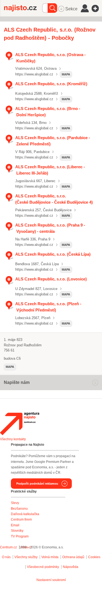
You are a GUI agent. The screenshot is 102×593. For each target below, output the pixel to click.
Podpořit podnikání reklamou (37, 483)
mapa (66, 74)
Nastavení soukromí (51, 580)
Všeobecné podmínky (43, 567)
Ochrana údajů (73, 557)
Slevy (15, 503)
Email (15, 525)
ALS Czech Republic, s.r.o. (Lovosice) (51, 279)
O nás (6, 557)
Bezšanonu (19, 509)
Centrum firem (21, 519)
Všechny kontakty (13, 439)
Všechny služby (26, 557)
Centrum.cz (8, 547)
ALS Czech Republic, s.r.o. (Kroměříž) (51, 83)
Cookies (94, 557)
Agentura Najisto (19, 423)
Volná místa (49, 557)
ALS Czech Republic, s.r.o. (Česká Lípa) (53, 254)
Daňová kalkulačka (25, 514)
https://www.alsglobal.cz (34, 74)
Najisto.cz (23, 8)
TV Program (20, 536)
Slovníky (17, 531)
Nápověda (70, 567)
